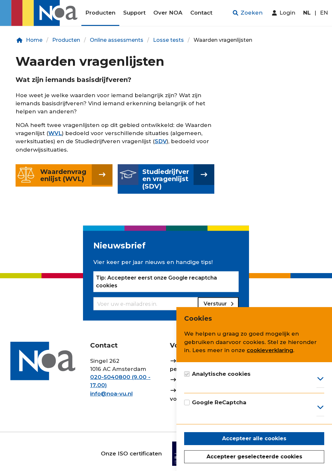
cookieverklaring (270, 350)
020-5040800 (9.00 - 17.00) (120, 381)
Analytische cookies (221, 374)
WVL (55, 133)
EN (324, 12)
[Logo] (40, 13)
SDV (161, 141)
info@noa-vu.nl (111, 393)
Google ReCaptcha (219, 402)
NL (307, 12)
